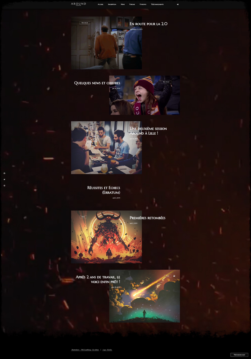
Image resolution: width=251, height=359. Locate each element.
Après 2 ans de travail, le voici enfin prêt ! (98, 279)
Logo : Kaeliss (107, 350)
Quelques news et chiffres (97, 82)
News (83, 217)
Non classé (85, 23)
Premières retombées (147, 217)
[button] (100, 4)
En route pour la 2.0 (148, 23)
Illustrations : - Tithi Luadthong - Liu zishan (85, 350)
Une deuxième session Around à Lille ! (148, 131)
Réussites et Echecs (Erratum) (103, 190)
